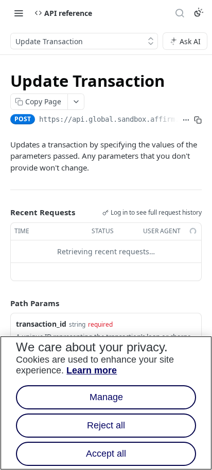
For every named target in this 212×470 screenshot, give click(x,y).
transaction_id (41, 324)
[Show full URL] (186, 120)
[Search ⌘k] (179, 13)
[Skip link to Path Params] (3, 303)
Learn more (91, 370)
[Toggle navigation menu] (18, 13)
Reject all (106, 425)
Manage (106, 397)
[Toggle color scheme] (198, 12)
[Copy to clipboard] (198, 120)
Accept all (106, 453)
